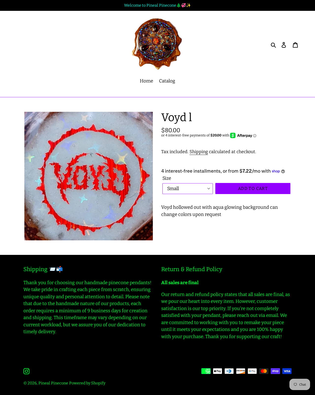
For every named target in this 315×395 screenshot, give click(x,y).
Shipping (198, 151)
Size (166, 178)
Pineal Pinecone (53, 383)
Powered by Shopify (87, 383)
